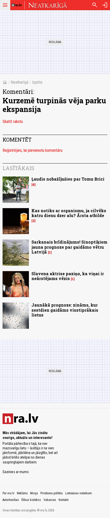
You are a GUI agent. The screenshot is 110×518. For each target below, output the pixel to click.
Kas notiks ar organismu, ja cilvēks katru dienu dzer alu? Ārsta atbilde (68, 213)
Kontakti (64, 500)
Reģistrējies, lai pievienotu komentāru (32, 150)
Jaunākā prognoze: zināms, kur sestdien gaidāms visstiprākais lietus (64, 309)
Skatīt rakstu (13, 121)
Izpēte (37, 82)
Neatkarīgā (19, 82)
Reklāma (22, 493)
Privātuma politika (51, 493)
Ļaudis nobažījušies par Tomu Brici (67, 179)
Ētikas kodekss (31, 500)
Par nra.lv (8, 493)
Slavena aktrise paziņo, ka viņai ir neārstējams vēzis (67, 276)
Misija (34, 493)
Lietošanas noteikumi (78, 493)
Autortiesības (11, 500)
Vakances (49, 500)
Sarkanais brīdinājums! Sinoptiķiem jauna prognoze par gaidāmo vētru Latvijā (69, 246)
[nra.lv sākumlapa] (17, 5)
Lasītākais (18, 168)
